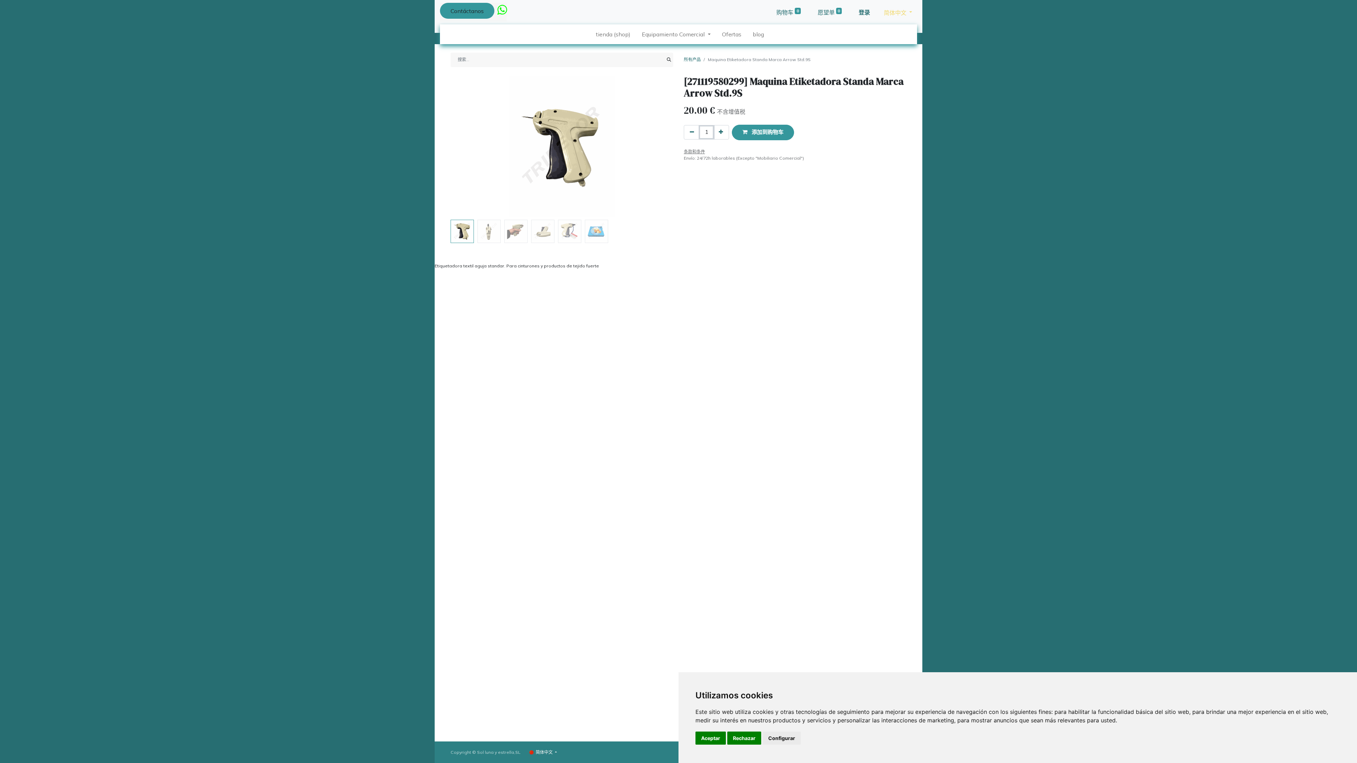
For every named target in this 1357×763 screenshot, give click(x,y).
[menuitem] (613, 34)
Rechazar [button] (744, 738)
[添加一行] (721, 132)
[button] (467, 146)
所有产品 (692, 59)
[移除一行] (692, 132)
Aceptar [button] (710, 738)
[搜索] (669, 60)
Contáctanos (467, 10)
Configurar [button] (781, 738)
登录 (864, 12)
